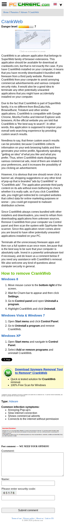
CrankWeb (34, 12)
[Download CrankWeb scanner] (8, 373)
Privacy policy (28, 518)
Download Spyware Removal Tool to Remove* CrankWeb (39, 371)
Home (6, 12)
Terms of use (17, 518)
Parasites (14, 12)
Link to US (49, 518)
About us (39, 518)
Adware (23, 12)
